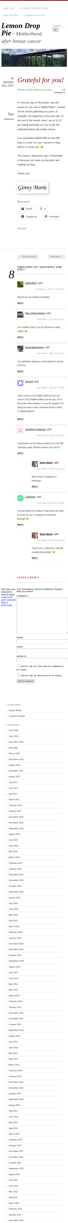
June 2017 (13, 788)
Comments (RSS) (17, 716)
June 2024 (13, 736)
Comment (23, 596)
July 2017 (13, 782)
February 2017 (15, 805)
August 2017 (14, 776)
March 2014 (14, 995)
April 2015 (13, 920)
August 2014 (14, 967)
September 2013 (16, 1030)
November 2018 (16, 759)
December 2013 (16, 1013)
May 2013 (13, 1053)
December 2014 (16, 944)
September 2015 (16, 892)
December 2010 (16, 1220)
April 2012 (13, 1128)
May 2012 (13, 1122)
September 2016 (16, 828)
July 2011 (13, 1180)
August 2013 (14, 1036)
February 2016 (15, 863)
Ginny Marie (34, 89)
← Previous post (27, 256)
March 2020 (14, 753)
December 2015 (16, 874)
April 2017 (13, 794)
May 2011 (13, 1191)
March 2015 (14, 926)
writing (48, 89)
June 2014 (13, 978)
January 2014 (15, 1007)
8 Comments (59, 91)
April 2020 (13, 748)
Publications (10, 15)
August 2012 (14, 1105)
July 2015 (13, 903)
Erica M (29, 381)
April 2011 (13, 1197)
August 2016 (14, 834)
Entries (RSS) (15, 710)
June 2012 (13, 1117)
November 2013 (16, 1018)
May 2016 (13, 851)
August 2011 (14, 1174)
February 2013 (15, 1070)
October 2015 (15, 886)
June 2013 (13, 1047)
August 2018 (14, 765)
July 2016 (13, 840)
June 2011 (13, 1186)
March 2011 (14, 1203)
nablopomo (9, 119)
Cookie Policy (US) (34, 15)
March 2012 (14, 1134)
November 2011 (16, 1157)
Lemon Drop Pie (20, 29)
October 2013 (15, 1024)
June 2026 (13, 730)
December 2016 (16, 817)
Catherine (30, 497)
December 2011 (16, 1151)
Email (20, 647)
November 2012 (16, 1088)
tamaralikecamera (34, 347)
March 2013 (14, 1065)
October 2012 (15, 1093)
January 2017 (15, 811)
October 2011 (15, 1163)
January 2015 (15, 938)
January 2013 (15, 1076)
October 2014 (15, 955)
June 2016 (13, 846)
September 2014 (16, 961)
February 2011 (15, 1209)
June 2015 (13, 909)
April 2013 (13, 1059)
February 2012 (15, 1139)
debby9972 (31, 283)
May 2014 (13, 984)
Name (20, 638)
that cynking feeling (35, 313)
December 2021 (16, 742)
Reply (20, 303)
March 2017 (14, 799)
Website (22, 656)
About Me (8, 8)
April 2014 (13, 990)
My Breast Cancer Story (34, 8)
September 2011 (16, 1168)
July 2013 (13, 1042)
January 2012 (15, 1145)
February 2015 (15, 932)
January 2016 (15, 869)
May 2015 (13, 915)
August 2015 (14, 898)
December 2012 (16, 1082)
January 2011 (15, 1215)
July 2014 (13, 972)
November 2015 (16, 880)
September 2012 (16, 1099)
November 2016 (16, 822)
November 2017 (16, 771)
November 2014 (16, 949)
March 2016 (14, 857)
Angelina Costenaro (35, 429)
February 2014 (15, 1001)
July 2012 (13, 1111)
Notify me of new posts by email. (42, 676)
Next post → (56, 256)
